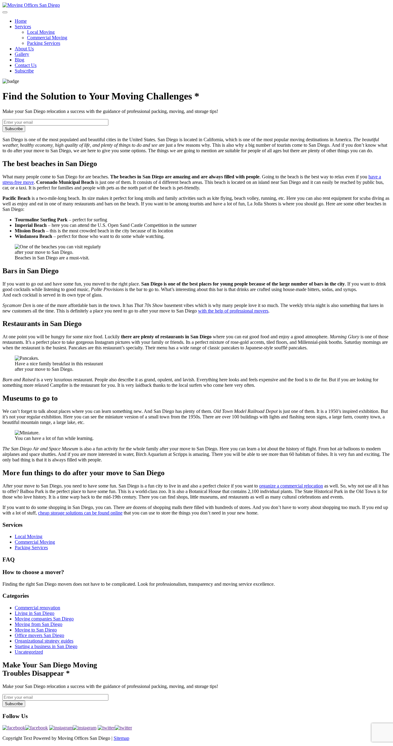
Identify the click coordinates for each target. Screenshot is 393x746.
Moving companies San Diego (44, 618)
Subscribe (24, 70)
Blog (19, 59)
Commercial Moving (47, 37)
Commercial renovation (37, 607)
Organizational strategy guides (44, 640)
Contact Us (26, 65)
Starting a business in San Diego (46, 646)
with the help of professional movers (233, 310)
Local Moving (41, 32)
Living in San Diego (34, 613)
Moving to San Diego (36, 629)
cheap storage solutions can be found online (80, 512)
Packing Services (43, 43)
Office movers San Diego (39, 635)
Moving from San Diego (38, 624)
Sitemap (121, 738)
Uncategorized (29, 652)
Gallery (22, 54)
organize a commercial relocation (291, 485)
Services (23, 26)
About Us (24, 48)
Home (21, 21)
